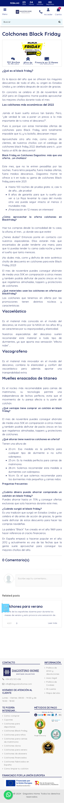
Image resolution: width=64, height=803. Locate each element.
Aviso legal (51, 678)
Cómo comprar (11, 715)
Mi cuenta (51, 689)
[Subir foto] (8, 579)
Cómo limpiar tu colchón (16, 768)
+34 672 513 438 (13, 679)
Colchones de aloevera (15, 753)
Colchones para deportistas (12, 725)
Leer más (53, 623)
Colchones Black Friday (15, 730)
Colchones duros (12, 745)
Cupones (8, 719)
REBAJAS (14, 3)
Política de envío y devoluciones (52, 670)
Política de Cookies (51, 683)
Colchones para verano (24, 606)
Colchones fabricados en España (16, 763)
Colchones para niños (15, 734)
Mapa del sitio (53, 693)
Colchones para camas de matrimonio (15, 740)
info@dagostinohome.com (19, 684)
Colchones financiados (15, 757)
